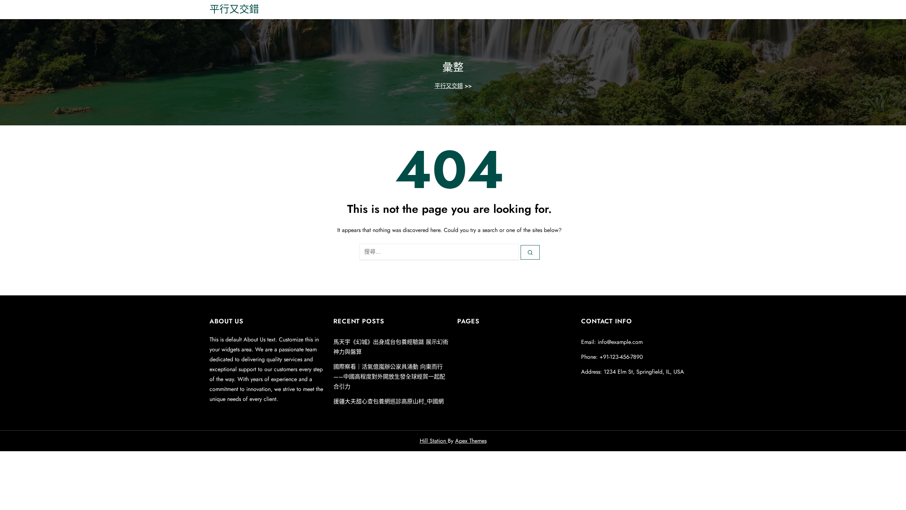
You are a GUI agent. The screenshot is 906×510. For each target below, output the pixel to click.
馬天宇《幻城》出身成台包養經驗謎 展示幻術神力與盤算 (390, 347)
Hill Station (434, 441)
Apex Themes (471, 441)
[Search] (530, 252)
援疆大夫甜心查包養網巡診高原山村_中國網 (388, 401)
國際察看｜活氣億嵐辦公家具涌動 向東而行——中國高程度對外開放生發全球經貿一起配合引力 (389, 377)
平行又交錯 (234, 9)
